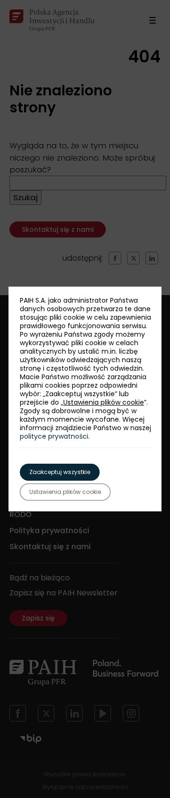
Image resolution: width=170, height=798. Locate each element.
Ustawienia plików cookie (103, 402)
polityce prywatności (54, 436)
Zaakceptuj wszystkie (59, 472)
